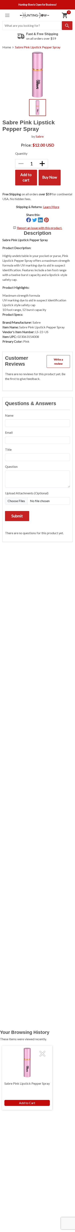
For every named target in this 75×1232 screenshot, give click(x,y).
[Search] (67, 25)
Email (9, 432)
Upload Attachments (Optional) (26, 493)
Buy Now (49, 177)
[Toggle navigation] (7, 15)
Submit (17, 516)
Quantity (21, 153)
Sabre (40, 136)
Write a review (58, 361)
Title (8, 449)
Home (6, 47)
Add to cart (26, 177)
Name (9, 415)
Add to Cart (27, 1103)
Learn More (51, 207)
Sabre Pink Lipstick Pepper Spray (37, 47)
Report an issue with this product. (39, 228)
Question (11, 466)
